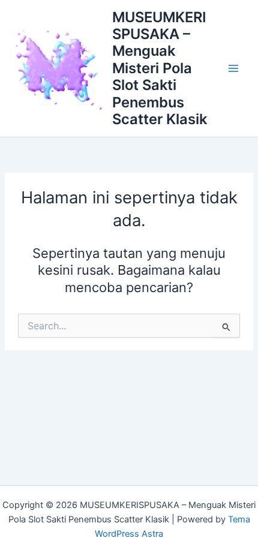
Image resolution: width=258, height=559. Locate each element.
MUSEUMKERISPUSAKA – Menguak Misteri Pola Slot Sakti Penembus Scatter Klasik (159, 68)
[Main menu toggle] (233, 68)
